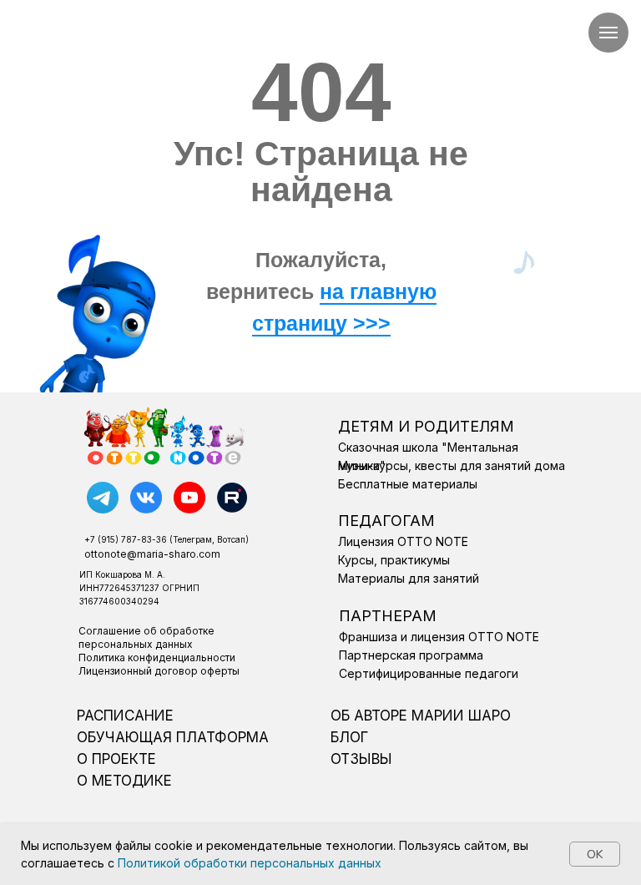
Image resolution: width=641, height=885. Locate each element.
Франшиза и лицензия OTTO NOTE (439, 637)
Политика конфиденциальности (156, 657)
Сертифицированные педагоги (428, 673)
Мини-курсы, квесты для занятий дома (451, 465)
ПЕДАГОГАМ (386, 520)
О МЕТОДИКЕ (124, 780)
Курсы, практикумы (394, 560)
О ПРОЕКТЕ (116, 759)
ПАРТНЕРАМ (388, 616)
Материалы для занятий (408, 578)
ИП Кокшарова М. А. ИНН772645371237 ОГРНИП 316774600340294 (139, 587)
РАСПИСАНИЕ (125, 715)
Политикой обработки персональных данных (249, 863)
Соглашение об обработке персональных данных (146, 637)
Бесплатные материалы (407, 484)
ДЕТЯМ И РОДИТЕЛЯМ (426, 426)
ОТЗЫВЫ (361, 759)
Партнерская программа (411, 655)
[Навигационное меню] (608, 32)
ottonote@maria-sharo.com (152, 554)
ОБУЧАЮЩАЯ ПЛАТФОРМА (173, 737)
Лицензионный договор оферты (159, 671)
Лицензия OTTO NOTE (403, 541)
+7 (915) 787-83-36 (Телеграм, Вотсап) (166, 539)
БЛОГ (349, 737)
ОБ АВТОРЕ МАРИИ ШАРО (421, 715)
